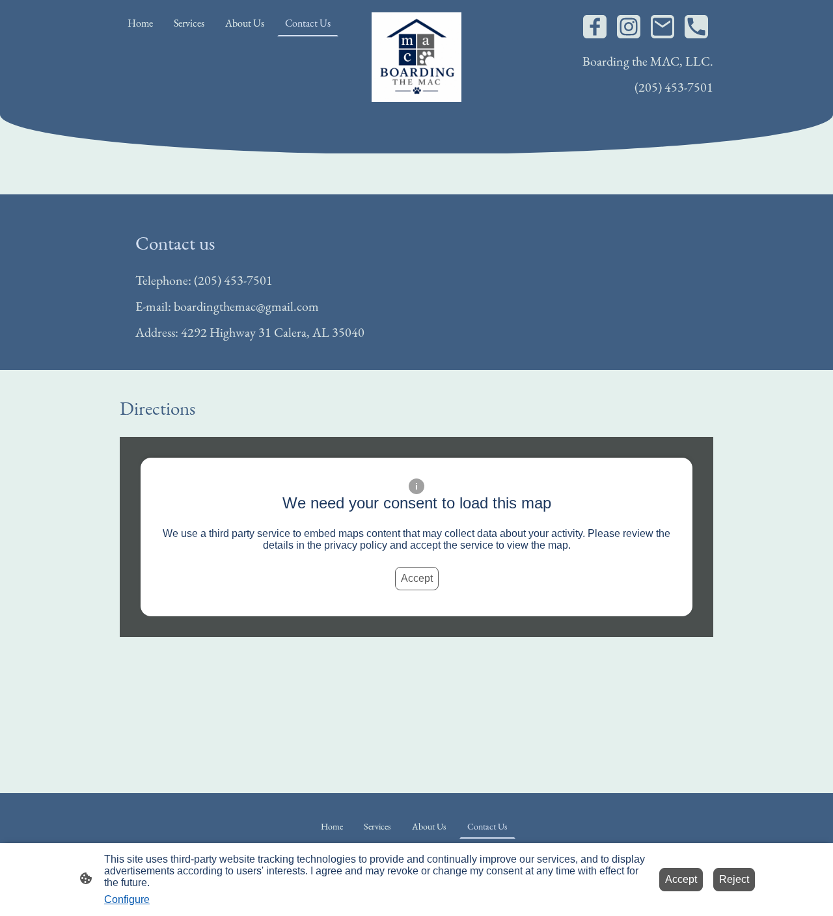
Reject (734, 879)
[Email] (662, 26)
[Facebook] (595, 26)
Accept (417, 578)
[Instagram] (628, 26)
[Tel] (696, 26)
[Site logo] (417, 57)
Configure (127, 899)
